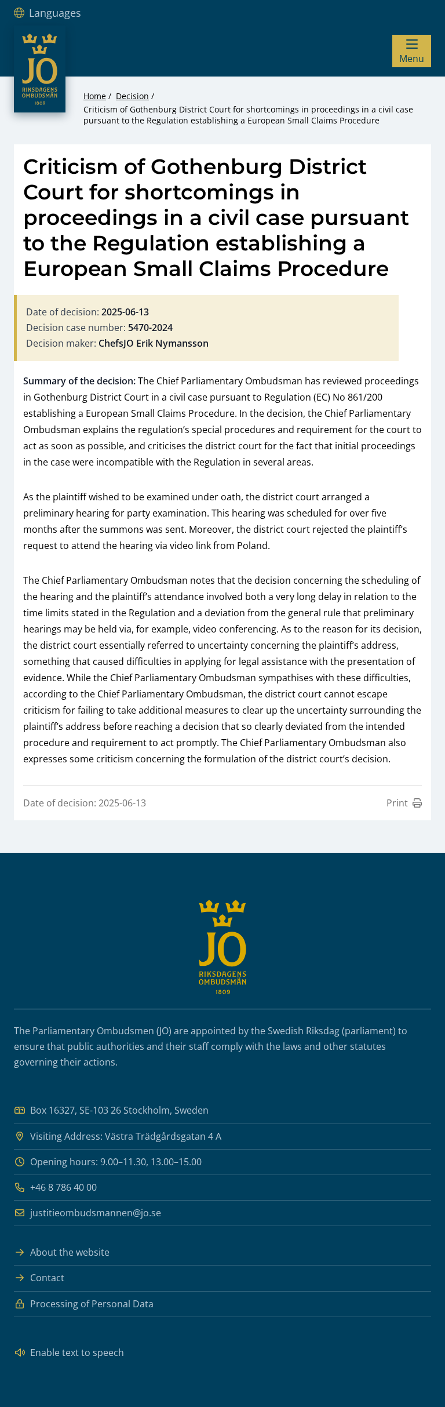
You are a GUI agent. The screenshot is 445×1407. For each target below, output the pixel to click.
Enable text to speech (77, 1352)
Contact (47, 1277)
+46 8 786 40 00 (63, 1187)
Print (397, 803)
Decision (132, 95)
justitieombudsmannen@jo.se (95, 1212)
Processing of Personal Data (92, 1303)
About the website (70, 1252)
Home (94, 95)
